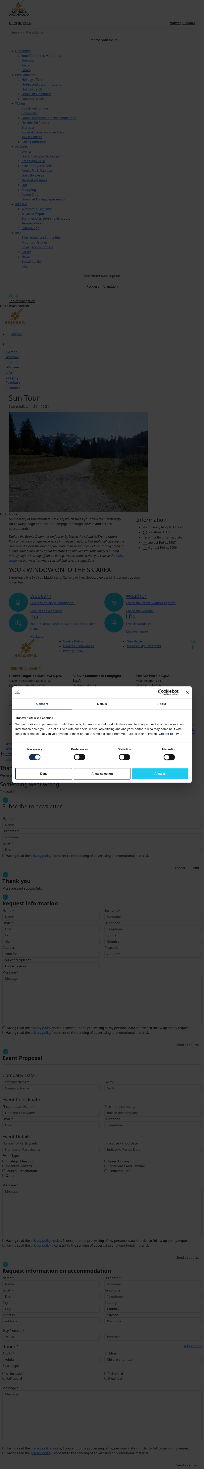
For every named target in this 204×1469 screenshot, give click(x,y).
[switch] (79, 757)
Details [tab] (102, 703)
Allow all (160, 773)
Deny (43, 773)
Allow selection (102, 773)
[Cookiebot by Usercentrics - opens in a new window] (161, 692)
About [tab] (161, 703)
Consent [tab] (42, 703)
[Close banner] (187, 692)
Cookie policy (169, 733)
